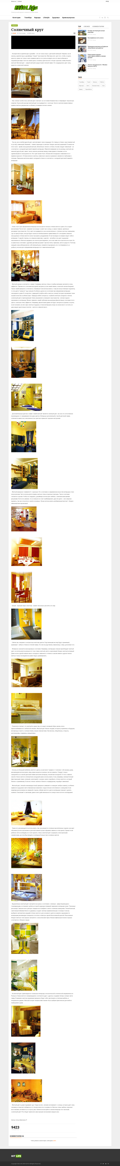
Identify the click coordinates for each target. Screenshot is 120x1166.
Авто (88, 85)
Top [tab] (79, 26)
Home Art (14, 25)
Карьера (81, 85)
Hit (16, 1156)
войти (54, 1140)
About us (13, 1)
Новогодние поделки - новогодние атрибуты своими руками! (97, 56)
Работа (102, 82)
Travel (88, 82)
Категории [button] (16, 17)
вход (107, 1)
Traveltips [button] (28, 17)
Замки (80, 89)
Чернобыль (88, 89)
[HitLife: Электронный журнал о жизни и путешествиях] (26, 8)
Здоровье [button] (56, 17)
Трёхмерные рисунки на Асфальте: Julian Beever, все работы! (98, 47)
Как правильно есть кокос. (96, 38)
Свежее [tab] (87, 26)
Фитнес (95, 82)
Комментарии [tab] (98, 26)
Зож (103, 85)
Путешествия (95, 85)
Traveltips (81, 82)
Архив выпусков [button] (68, 17)
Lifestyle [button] (46, 17)
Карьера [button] (37, 17)
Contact (20, 1)
